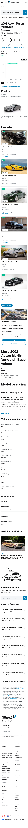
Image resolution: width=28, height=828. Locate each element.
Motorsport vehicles (6, 762)
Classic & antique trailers (7, 759)
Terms (16, 810)
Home (16, 786)
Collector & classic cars (7, 755)
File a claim (4, 748)
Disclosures (22, 819)
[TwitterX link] (5, 721)
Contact (16, 797)
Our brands (17, 791)
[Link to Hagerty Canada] (5, 815)
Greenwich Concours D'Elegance (19, 776)
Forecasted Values (7, 695)
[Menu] (25, 2)
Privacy (16, 808)
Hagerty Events (18, 770)
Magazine (17, 755)
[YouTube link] (11, 721)
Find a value (4, 6)
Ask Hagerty (17, 749)
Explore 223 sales (6, 305)
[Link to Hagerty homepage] (9, 717)
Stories (3, 797)
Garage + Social (5, 805)
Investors (17, 799)
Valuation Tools (15, 2)
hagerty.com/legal (14, 698)
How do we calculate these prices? (11, 86)
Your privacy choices (8, 819)
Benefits (16, 751)
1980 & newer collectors (7, 753)
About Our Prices (20, 688)
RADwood (17, 780)
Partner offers (18, 753)
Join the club (17, 746)
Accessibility (16, 819)
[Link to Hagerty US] (2, 815)
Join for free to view (6, 47)
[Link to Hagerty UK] (8, 815)
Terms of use (8, 822)
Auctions (3, 784)
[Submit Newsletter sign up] (24, 732)
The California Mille (19, 773)
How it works (4, 790)
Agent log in (4, 779)
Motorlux (16, 778)
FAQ (16, 806)
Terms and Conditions (10, 736)
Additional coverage (6, 772)
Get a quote (14, 340)
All (2, 799)
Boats (3, 764)
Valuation (17, 748)
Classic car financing (6, 770)
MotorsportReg (5, 808)
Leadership (17, 789)
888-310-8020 (17, 764)
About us (17, 788)
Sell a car (4, 788)
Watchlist (12, 6)
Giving (16, 801)
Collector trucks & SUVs (7, 757)
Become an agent (5, 777)
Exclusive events (18, 757)
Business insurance (6, 768)
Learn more (14, 343)
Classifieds (4, 786)
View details (5, 156)
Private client (4, 766)
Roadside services (19, 762)
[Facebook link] (2, 721)
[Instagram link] (8, 721)
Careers (16, 793)
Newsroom (17, 795)
